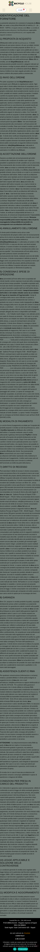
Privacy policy (23, 949)
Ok (15, 949)
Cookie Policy (20, 935)
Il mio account (20, 939)
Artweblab (27, 933)
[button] (4, 10)
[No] (37, 946)
